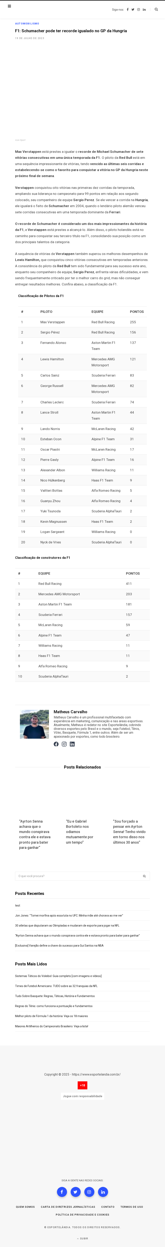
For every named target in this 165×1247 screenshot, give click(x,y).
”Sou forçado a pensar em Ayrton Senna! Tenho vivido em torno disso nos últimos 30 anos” (129, 831)
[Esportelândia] (35, 10)
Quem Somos (25, 1206)
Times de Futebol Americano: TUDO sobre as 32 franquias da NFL (56, 986)
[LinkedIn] (103, 1192)
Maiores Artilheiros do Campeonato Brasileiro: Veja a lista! (51, 1026)
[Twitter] (76, 1192)
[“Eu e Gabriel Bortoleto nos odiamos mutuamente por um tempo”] (82, 800)
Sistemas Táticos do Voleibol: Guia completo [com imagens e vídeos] (58, 976)
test (17, 905)
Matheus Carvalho (70, 711)
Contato (107, 1206)
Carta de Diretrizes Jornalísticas (68, 1206)
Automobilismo (27, 23)
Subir (83, 1238)
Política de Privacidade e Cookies (82, 1214)
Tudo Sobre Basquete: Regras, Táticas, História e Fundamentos (55, 996)
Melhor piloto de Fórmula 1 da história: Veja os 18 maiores (51, 1016)
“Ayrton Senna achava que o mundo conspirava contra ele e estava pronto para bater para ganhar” (77, 935)
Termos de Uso (132, 1206)
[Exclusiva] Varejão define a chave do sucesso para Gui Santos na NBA (59, 945)
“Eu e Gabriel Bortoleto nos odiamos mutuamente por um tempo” (79, 831)
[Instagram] (89, 1192)
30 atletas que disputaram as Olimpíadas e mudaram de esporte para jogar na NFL (67, 925)
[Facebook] (62, 1192)
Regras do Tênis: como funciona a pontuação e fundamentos (54, 1006)
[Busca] (154, 9)
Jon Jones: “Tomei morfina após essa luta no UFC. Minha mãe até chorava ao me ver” (69, 915)
